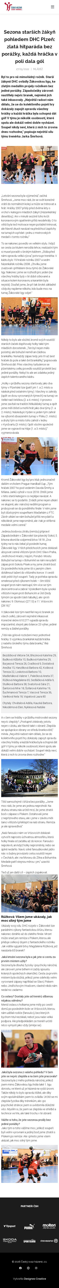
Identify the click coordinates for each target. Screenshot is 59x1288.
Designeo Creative (35, 1278)
